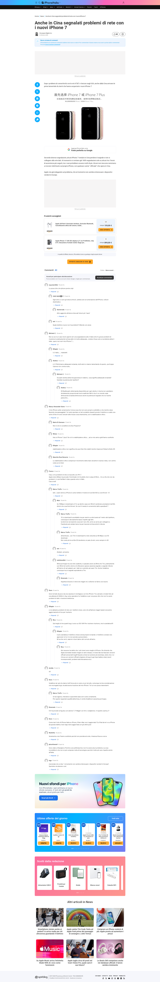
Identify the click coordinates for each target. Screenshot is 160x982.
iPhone (37, 7)
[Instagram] (112, 978)
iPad (45, 7)
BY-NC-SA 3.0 (65, 978)
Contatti (105, 976)
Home (37, 16)
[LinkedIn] (121, 978)
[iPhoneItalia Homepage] (50, 2)
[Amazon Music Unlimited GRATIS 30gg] (43, 828)
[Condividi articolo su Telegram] (37, 105)
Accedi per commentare (104, 277)
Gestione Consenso (76, 978)
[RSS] (124, 978)
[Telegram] (118, 978)
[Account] (123, 2)
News (42, 16)
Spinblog (59, 976)
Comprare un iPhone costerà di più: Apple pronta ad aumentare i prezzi (110, 931)
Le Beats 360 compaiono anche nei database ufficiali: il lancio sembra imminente (110, 962)
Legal (110, 976)
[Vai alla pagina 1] (72, 848)
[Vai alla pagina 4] (78, 848)
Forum (89, 7)
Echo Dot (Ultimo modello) (73, 835)
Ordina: (102, 270)
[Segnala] (58, 291)
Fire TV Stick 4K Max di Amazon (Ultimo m (103, 836)
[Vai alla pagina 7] (83, 848)
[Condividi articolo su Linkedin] (37, 98)
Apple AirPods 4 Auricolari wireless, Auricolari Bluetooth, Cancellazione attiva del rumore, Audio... (74, 224)
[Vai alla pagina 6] (81, 848)
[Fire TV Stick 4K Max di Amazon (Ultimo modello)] (103, 828)
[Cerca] (39, 2)
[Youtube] (109, 978)
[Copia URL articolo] (37, 119)
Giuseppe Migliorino (45, 33)
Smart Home (79, 7)
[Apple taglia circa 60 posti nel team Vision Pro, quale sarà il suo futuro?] (80, 948)
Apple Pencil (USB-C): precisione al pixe (88, 836)
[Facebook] (103, 978)
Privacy (115, 976)
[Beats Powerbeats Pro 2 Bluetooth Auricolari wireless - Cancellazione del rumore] (118, 828)
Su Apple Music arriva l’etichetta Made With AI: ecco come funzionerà (49, 962)
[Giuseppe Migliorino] (37, 34)
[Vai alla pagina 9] (86, 848)
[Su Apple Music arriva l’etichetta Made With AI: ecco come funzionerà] (50, 948)
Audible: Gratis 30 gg (58, 835)
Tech (96, 7)
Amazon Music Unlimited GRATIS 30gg (43, 836)
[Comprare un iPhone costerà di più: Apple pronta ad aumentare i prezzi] (110, 917)
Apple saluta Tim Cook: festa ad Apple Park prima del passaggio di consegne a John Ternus (80, 931)
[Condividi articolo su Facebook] (37, 84)
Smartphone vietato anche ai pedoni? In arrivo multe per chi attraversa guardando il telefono (49, 931)
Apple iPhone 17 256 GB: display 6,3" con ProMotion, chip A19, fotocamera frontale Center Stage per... (74, 242)
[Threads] (115, 978)
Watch (68, 7)
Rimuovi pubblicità (80, 76)
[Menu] (36, 2)
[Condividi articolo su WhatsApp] (37, 112)
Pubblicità (122, 976)
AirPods (59, 7)
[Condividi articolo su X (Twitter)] (37, 91)
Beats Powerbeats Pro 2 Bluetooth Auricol (118, 836)
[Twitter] (106, 978)
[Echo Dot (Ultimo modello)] (73, 828)
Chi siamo (98, 976)
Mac (51, 7)
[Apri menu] (60, 3)
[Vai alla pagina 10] (88, 848)
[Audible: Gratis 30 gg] (58, 828)
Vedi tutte (115, 818)
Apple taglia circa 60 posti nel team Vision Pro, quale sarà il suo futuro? (80, 962)
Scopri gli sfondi (47, 798)
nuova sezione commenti (52, 44)
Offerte (103, 7)
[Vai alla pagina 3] (76, 848)
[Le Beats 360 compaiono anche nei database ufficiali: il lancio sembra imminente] (110, 948)
